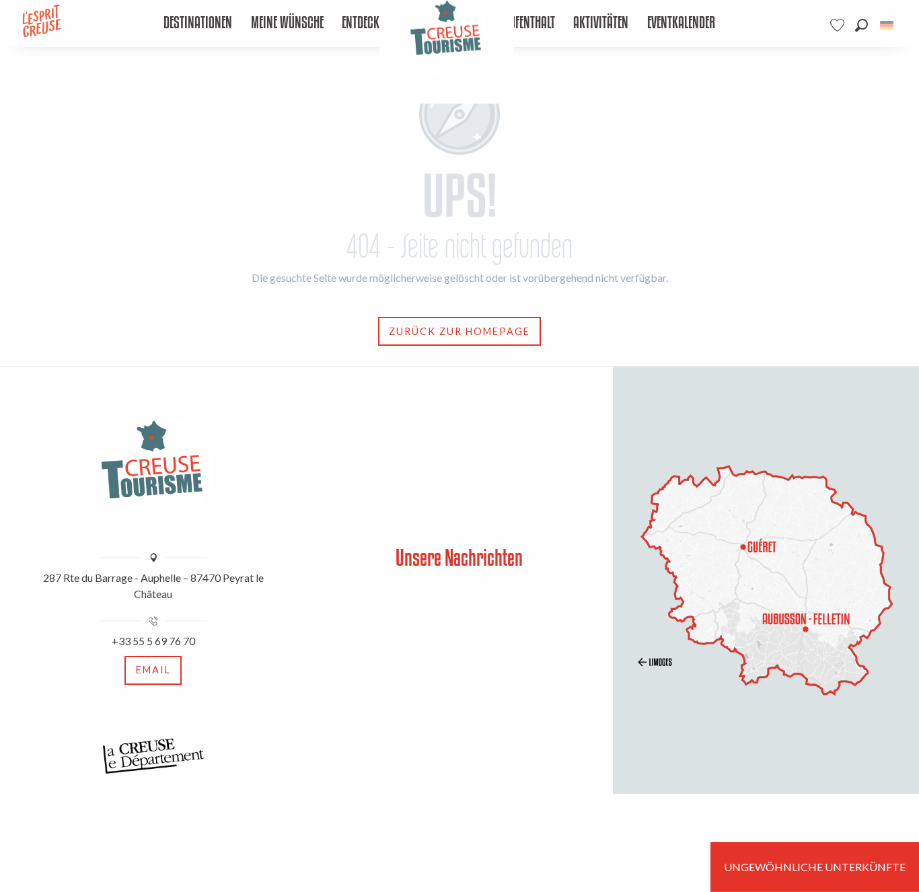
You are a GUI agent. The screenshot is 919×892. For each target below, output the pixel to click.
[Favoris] (839, 25)
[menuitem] (198, 23)
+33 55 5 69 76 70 (153, 640)
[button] (861, 25)
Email (153, 669)
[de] (887, 25)
